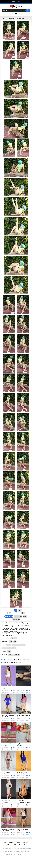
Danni (9, 651)
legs (15, 641)
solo (11, 641)
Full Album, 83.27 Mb (14, 654)
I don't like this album (10, 613)
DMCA (14, 844)
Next (20, 610)
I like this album (7, 613)
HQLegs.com (14, 854)
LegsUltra (13, 638)
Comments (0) (16, 619)
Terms (7, 844)
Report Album (18, 616)
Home (4, 842)
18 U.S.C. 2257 (22, 844)
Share (25, 616)
